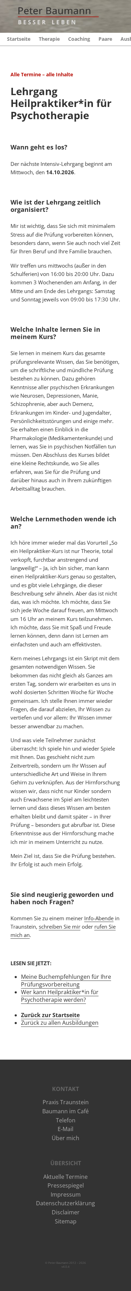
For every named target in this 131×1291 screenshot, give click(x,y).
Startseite (18, 39)
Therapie (49, 39)
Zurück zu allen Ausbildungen (60, 1023)
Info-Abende (99, 918)
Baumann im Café (65, 1111)
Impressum (66, 1194)
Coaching (79, 39)
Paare (105, 39)
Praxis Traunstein (66, 1102)
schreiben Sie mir (59, 926)
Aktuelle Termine (65, 1177)
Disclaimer (66, 1212)
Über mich (65, 1138)
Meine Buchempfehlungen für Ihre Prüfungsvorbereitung (66, 980)
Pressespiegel (66, 1185)
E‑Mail (65, 1129)
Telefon (65, 1120)
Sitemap (66, 1221)
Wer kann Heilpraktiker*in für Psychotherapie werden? (60, 996)
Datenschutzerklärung (65, 1203)
